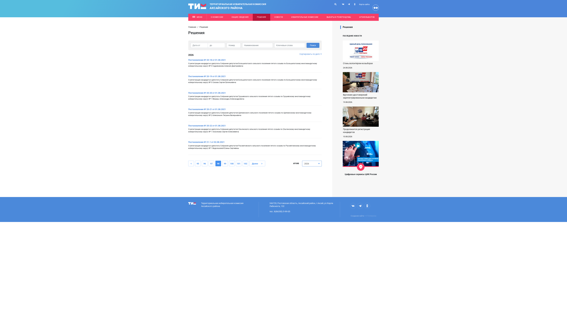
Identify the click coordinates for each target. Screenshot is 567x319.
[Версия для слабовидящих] (376, 8)
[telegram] (349, 4)
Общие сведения (240, 17)
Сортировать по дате (309, 54)
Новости (278, 17)
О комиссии (217, 17)
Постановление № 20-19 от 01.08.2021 (207, 76)
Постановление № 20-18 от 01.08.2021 (207, 60)
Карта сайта (364, 4)
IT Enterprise (371, 216)
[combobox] (312, 163)
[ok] (354, 4)
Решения (261, 17)
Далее (255, 163)
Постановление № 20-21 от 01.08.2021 (207, 109)
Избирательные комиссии (304, 17)
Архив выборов (366, 17)
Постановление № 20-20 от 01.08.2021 (207, 93)
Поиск (313, 45)
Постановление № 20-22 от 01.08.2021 (207, 125)
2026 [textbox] (306, 163)
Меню (199, 17)
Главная (192, 27)
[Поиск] (335, 4)
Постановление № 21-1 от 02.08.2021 (206, 142)
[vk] (343, 4)
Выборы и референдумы (339, 17)
